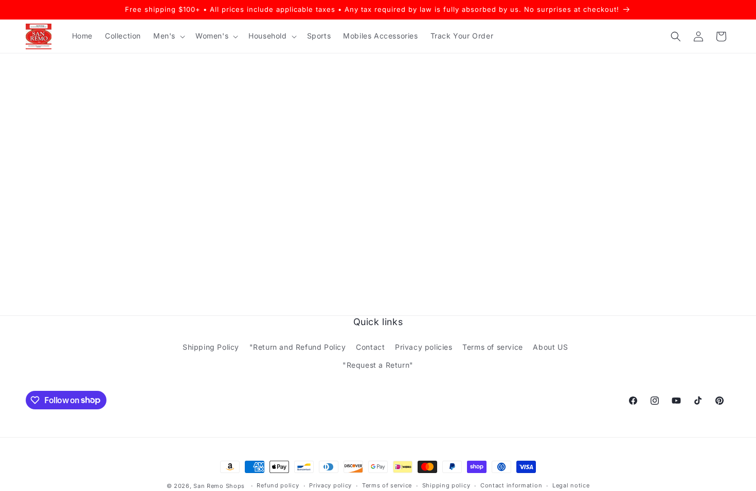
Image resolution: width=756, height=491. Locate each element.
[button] (168, 36)
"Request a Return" (378, 365)
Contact (370, 347)
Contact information (511, 485)
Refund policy (278, 485)
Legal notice (570, 485)
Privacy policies (424, 347)
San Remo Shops (219, 485)
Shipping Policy (211, 347)
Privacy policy (330, 485)
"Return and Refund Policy (297, 347)
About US (550, 347)
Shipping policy (446, 485)
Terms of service (492, 347)
